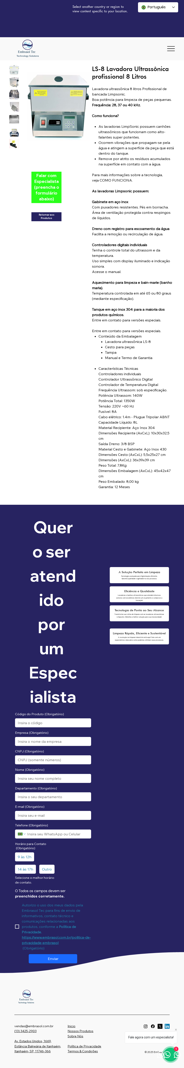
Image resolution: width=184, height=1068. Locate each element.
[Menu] (171, 49)
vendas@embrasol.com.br (33, 1026)
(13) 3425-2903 (25, 1031)
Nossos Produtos (80, 1031)
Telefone (31, 825)
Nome (29, 770)
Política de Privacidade (84, 1046)
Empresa (31, 733)
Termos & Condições (83, 1051)
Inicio (71, 1026)
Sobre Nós (75, 1036)
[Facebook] (152, 1026)
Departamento (36, 788)
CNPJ (29, 751)
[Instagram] (145, 1026)
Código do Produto (39, 714)
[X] (160, 1026)
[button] (46, 187)
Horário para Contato (30, 846)
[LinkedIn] (167, 1026)
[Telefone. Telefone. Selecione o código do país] (22, 834)
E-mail (29, 807)
